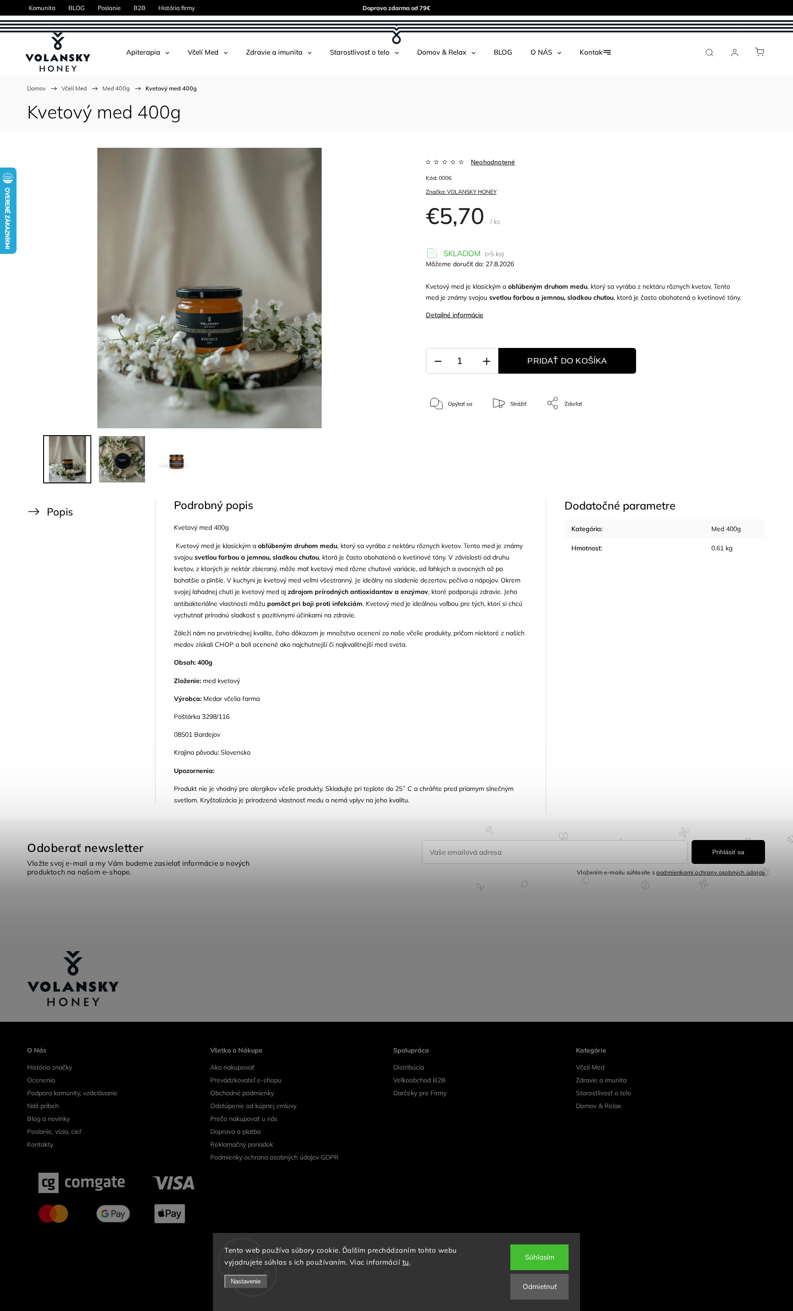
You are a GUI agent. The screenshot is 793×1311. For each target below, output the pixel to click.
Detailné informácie (454, 315)
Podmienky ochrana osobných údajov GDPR (274, 1157)
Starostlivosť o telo (603, 1093)
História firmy (176, 7)
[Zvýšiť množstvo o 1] (486, 361)
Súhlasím (539, 1257)
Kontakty (40, 1144)
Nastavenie (246, 1281)
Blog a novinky (48, 1119)
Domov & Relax (598, 1106)
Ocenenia (41, 1080)
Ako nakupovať (232, 1067)
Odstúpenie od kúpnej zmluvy (253, 1106)
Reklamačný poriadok (241, 1144)
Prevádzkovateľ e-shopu (245, 1080)
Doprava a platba (235, 1131)
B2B (139, 7)
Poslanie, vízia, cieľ (54, 1131)
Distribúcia (408, 1067)
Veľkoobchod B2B (419, 1080)
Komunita (42, 7)
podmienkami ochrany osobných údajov (710, 872)
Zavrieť (720, 433)
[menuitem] (147, 52)
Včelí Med (590, 1067)
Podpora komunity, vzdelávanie (72, 1093)
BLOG (76, 7)
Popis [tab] (60, 511)
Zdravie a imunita (601, 1080)
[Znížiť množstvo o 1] (437, 361)
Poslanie (109, 7)
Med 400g (726, 529)
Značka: (461, 191)
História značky (49, 1067)
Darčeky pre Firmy (420, 1093)
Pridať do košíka (567, 360)
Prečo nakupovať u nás (244, 1119)
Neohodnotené (493, 162)
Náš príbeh (43, 1106)
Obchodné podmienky (242, 1093)
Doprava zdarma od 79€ (396, 7)
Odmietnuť (540, 1286)
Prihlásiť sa (728, 852)
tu (405, 1262)
